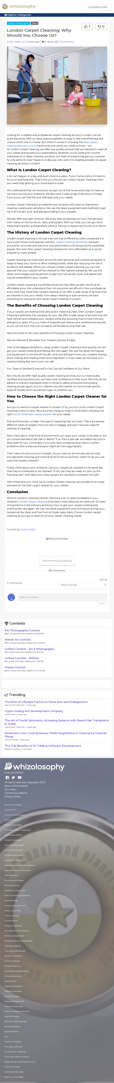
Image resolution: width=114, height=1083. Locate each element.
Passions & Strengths (13, 986)
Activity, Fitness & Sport (18, 23)
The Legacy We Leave (13, 1047)
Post (102, 603)
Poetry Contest (15, 667)
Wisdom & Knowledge (13, 1077)
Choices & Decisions (12, 840)
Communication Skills (13, 845)
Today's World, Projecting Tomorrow (19, 1062)
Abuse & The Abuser (13, 805)
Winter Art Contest (18, 639)
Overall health (10, 981)
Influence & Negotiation (14, 936)
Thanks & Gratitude (12, 1041)
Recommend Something (57, 560)
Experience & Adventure (14, 890)
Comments (66, 41)
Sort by (103, 579)
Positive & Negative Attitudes (16, 1011)
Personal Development (14, 1001)
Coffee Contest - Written (22, 658)
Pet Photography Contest (22, 630)
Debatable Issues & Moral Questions (19, 865)
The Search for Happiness (15, 1052)
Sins (6, 1036)
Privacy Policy (12, 796)
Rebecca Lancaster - (13, 749)
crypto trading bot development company (34, 711)
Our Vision (10, 789)
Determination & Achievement (17, 870)
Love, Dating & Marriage (14, 951)
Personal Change (11, 996)
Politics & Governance (13, 1006)
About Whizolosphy (16, 785)
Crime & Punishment (13, 850)
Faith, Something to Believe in (17, 895)
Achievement (10, 810)
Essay (34, 23)
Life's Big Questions (12, 946)
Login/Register (97, 7)
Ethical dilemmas (11, 885)
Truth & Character (12, 1067)
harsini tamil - (11, 714)
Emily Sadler (14, 41)
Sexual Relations (11, 1031)
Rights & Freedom (12, 1016)
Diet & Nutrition (11, 875)
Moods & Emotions (12, 966)
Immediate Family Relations (16, 931)
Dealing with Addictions (14, 860)
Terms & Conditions (15, 793)
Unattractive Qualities (13, 1072)
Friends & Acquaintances (14, 905)
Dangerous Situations (13, 855)
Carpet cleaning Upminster (72, 242)
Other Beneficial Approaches (16, 971)
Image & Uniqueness (13, 926)
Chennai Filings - (12, 740)
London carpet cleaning (33, 501)
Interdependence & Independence (18, 941)
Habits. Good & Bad (12, 910)
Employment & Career (14, 880)
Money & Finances (12, 961)
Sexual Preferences (12, 1026)
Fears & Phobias (11, 900)
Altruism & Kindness (13, 825)
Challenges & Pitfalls (13, 835)
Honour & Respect (12, 915)
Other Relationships (13, 976)
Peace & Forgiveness (13, 991)
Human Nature (11, 921)
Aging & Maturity (11, 820)
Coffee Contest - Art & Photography (29, 649)
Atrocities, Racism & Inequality (17, 830)
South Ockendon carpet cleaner (32, 414)
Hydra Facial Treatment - (15, 705)
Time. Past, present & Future (16, 1057)
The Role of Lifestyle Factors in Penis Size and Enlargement (46, 702)
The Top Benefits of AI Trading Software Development (43, 745)
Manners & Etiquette (13, 956)
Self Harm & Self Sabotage (15, 1021)
